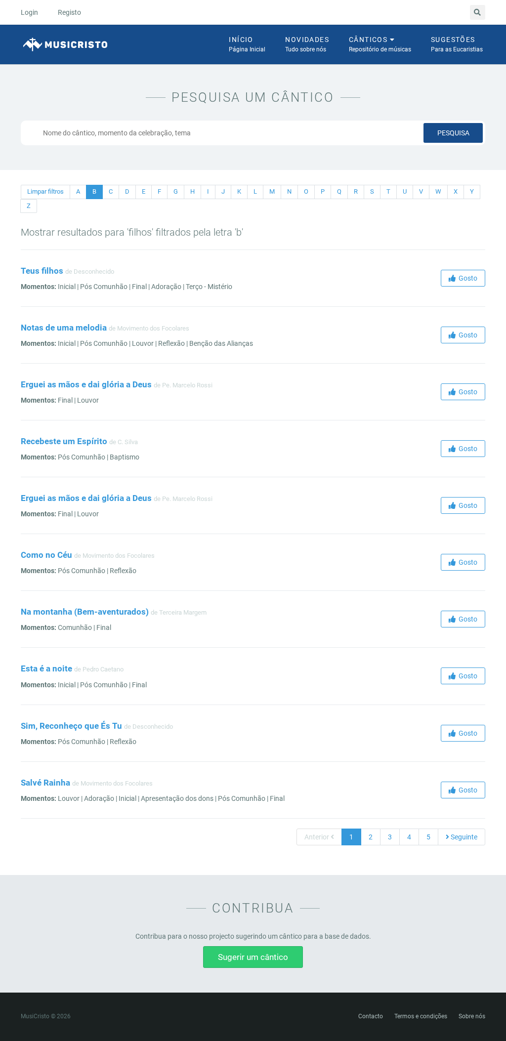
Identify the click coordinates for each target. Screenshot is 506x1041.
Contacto (370, 1016)
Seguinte (463, 837)
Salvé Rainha (45, 783)
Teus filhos (42, 271)
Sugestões (457, 44)
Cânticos (380, 44)
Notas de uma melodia (64, 328)
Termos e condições (420, 1016)
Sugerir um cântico (253, 957)
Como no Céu (46, 555)
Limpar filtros (45, 191)
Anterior (317, 837)
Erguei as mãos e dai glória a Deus (86, 384)
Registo (69, 12)
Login (29, 12)
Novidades (307, 44)
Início (247, 44)
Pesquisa (453, 133)
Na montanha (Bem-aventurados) (85, 612)
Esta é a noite (46, 668)
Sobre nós (472, 1016)
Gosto (466, 278)
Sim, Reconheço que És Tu (71, 726)
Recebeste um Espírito (64, 441)
